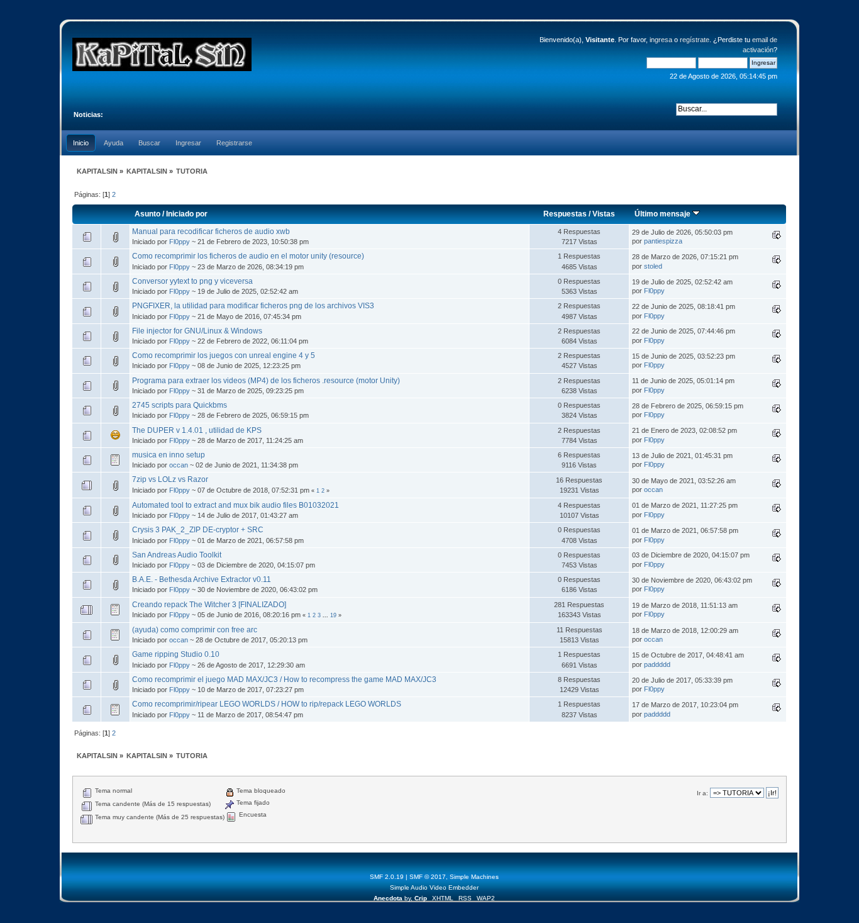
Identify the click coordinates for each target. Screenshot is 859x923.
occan (178, 465)
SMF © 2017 (427, 876)
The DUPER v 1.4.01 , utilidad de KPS (197, 430)
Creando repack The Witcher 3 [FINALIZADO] (209, 604)
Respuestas (565, 214)
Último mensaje (663, 214)
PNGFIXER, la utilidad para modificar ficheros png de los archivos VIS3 (253, 305)
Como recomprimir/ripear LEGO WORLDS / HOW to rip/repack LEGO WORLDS (266, 704)
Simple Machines (474, 876)
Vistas (603, 214)
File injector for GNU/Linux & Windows (197, 331)
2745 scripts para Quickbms (179, 405)
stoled (653, 266)
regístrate (694, 39)
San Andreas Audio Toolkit (176, 555)
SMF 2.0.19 (387, 876)
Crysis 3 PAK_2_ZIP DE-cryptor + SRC (197, 529)
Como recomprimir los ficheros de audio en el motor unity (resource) (248, 256)
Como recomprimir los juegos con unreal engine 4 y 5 (223, 355)
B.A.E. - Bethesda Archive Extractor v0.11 (201, 579)
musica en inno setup (168, 454)
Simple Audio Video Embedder (434, 887)
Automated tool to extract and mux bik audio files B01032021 (235, 505)
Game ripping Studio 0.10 (175, 654)
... (326, 615)
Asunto (147, 214)
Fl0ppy (179, 241)
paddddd (657, 664)
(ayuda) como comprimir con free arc (194, 629)
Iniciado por (187, 214)
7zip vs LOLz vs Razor (170, 479)
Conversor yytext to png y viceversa (192, 281)
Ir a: (702, 793)
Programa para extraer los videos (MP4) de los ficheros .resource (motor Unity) (266, 380)
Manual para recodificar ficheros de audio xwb (211, 231)
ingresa (661, 39)
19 (333, 615)
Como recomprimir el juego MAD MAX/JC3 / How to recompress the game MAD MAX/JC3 (284, 679)
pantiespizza (663, 241)
